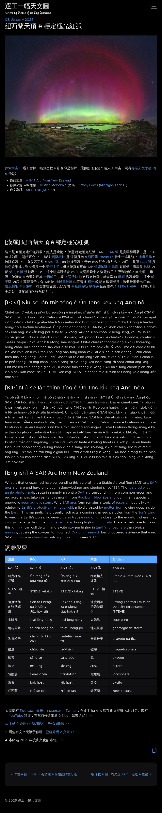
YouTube (16, 715)
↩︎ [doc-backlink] (90, 715)
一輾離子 (50, 277)
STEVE (94, 537)
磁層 (121, 277)
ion (13, 527)
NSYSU (48, 190)
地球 (147, 267)
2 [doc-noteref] (152, 167)
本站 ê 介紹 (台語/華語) (26, 723)
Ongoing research (86, 532)
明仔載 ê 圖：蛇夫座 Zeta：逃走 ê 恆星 (119, 774)
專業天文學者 (141, 168)
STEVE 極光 (127, 286)
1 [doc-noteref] (18, 167)
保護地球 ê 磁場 (106, 267)
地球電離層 (64, 281)
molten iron (113, 507)
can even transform (34, 537)
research (123, 502)
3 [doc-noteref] (9, 172)
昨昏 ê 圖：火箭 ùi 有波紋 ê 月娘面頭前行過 (45, 774)
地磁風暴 (145, 257)
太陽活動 (71, 277)
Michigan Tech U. (113, 185)
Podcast (26, 710)
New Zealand (105, 497)
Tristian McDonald (53, 185)
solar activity (102, 522)
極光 (91, 281)
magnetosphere (59, 522)
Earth (15, 512)
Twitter (71, 710)
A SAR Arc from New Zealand (48, 180)
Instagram (54, 710)
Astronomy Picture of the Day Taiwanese (28, 13)
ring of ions (93, 517)
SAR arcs (69, 502)
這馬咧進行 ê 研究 (18, 286)
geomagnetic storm (36, 502)
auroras (11, 532)
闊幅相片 (58, 257)
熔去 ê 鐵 (16, 272)
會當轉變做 (79, 286)
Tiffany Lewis (88, 185)
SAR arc (84, 492)
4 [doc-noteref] (17, 172)
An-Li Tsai (33, 190)
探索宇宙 (11, 168)
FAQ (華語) (56, 723)
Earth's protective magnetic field (47, 507)
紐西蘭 (93, 257)
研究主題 (53, 267)
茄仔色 (94, 286)
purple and (69, 537)
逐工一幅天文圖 (27, 6)
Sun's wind (146, 512)
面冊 (39, 710)
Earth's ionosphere (111, 527)
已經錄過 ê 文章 (58, 732)
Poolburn (106, 257)
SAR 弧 (113, 252)
